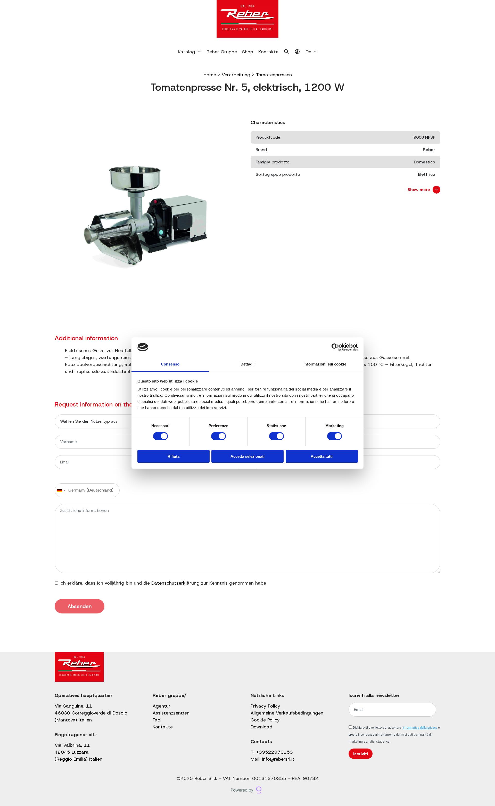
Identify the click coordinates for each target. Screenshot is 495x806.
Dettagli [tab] (248, 364)
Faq (156, 720)
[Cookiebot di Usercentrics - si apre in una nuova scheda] (335, 347)
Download (261, 727)
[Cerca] (286, 51)
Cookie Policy (265, 720)
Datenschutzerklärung (175, 583)
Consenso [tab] (170, 364)
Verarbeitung (236, 75)
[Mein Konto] (297, 51)
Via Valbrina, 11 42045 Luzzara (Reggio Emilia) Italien (78, 752)
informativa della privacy (420, 727)
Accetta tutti (322, 456)
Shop (247, 52)
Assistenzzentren (171, 713)
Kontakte (268, 52)
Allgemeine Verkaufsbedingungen (287, 713)
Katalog (186, 52)
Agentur (161, 706)
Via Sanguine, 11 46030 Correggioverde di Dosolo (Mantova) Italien (91, 713)
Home (209, 75)
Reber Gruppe (222, 52)
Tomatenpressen (274, 75)
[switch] (218, 436)
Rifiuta (173, 456)
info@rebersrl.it (278, 759)
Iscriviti (360, 754)
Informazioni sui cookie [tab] (324, 364)
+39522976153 (274, 752)
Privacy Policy (265, 706)
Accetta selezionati (247, 456)
